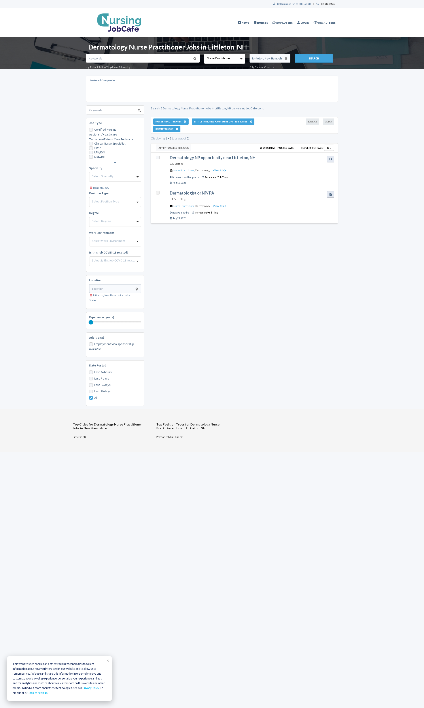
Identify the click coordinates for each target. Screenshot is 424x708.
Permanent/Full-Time (216, 177)
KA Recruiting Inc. (180, 199)
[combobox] (224, 59)
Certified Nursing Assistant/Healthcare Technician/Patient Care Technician (111, 134)
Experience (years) (101, 317)
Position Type (98, 193)
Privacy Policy (91, 688)
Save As (312, 121)
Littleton (176, 177)
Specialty (95, 168)
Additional (96, 338)
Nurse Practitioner (183, 170)
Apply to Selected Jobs (174, 147)
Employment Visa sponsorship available (111, 346)
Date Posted (97, 365)
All (95, 398)
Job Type (95, 123)
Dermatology (202, 170)
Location (95, 280)
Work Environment (101, 233)
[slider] (91, 322)
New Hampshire (190, 177)
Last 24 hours (103, 372)
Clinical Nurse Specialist (109, 143)
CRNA (97, 148)
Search (314, 58)
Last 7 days (101, 378)
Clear (328, 121)
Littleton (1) (79, 437)
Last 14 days (102, 385)
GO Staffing (176, 163)
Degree (94, 213)
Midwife (99, 157)
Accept (107, 660)
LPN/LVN (99, 152)
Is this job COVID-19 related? (108, 252)
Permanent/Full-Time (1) (170, 437)
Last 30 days (102, 391)
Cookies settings (37, 693)
